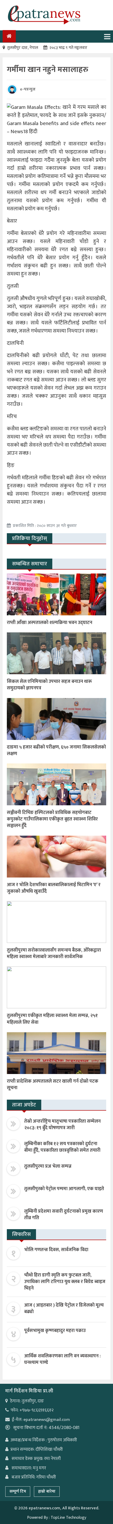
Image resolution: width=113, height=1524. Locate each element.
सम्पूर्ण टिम (17, 1491)
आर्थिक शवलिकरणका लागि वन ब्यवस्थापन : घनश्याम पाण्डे (62, 1359)
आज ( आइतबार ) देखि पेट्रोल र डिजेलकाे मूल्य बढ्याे (64, 1308)
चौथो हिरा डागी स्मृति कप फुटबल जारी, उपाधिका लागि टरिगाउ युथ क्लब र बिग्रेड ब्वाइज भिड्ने (64, 1281)
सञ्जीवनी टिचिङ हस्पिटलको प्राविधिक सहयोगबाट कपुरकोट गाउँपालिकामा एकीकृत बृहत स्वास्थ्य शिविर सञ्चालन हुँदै (52, 819)
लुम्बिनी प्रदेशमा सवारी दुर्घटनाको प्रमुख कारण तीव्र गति (63, 1214)
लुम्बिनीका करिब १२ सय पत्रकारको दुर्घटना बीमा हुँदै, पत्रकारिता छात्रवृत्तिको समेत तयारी (62, 1147)
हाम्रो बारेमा (46, 1491)
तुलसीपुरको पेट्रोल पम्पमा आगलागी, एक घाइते (64, 1189)
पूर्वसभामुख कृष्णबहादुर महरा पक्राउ (55, 1331)
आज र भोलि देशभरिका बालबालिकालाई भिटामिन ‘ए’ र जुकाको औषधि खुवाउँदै (53, 888)
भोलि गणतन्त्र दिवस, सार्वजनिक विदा (56, 1250)
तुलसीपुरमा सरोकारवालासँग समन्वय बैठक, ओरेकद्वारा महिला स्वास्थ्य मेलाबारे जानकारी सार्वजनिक (54, 953)
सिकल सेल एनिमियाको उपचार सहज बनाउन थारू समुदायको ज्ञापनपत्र (49, 685)
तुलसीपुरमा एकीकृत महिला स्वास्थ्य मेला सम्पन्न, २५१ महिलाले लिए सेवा (52, 1019)
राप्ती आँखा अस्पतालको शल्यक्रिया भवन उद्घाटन (49, 623)
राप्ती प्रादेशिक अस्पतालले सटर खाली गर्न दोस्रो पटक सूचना (52, 1084)
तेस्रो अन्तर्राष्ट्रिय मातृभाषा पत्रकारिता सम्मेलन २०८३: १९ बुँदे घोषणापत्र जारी (62, 1124)
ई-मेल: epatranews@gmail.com (41, 1419)
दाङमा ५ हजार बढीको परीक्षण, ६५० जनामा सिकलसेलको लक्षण (56, 750)
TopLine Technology (68, 1517)
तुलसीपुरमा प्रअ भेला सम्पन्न (47, 1166)
